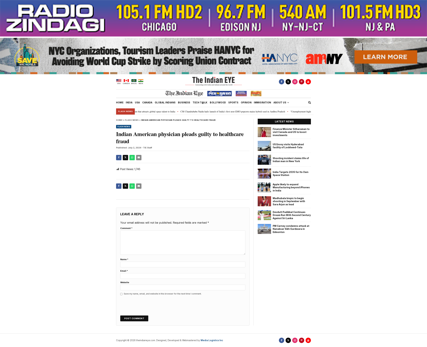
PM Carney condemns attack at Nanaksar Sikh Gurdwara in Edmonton (291, 229)
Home (119, 120)
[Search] (309, 102)
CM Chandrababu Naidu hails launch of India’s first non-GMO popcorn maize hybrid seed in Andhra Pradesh (212, 111)
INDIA (129, 102)
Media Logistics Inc (212, 340)
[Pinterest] (301, 81)
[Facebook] (281, 81)
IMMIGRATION (262, 102)
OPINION (246, 102)
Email (124, 271)
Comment (126, 228)
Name (124, 259)
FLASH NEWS (132, 120)
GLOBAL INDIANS (165, 102)
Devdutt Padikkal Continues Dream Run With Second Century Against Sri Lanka (292, 215)
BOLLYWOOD (218, 102)
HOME (119, 102)
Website (124, 282)
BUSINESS (184, 102)
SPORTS (233, 102)
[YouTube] (308, 81)
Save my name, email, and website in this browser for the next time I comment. (162, 293)
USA (137, 102)
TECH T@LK (200, 102)
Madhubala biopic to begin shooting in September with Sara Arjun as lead (289, 201)
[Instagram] (295, 81)
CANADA (147, 102)
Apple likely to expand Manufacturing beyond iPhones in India (291, 187)
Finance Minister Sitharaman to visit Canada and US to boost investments (291, 132)
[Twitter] (288, 81)
